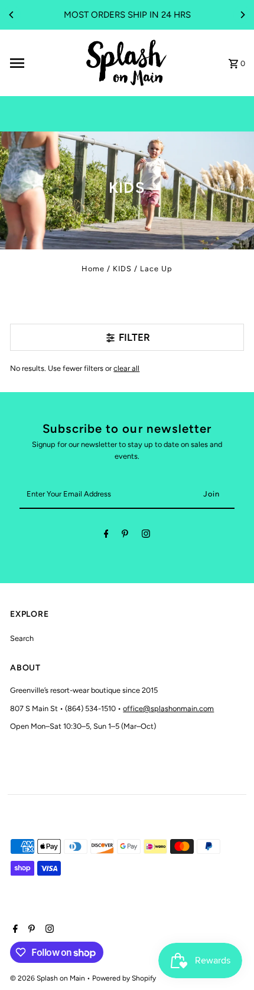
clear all (126, 368)
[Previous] (12, 15)
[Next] (242, 15)
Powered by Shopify (124, 978)
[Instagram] (146, 535)
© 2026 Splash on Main (48, 978)
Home (93, 268)
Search (22, 638)
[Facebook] (106, 535)
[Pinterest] (125, 535)
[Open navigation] (42, 63)
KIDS (122, 268)
